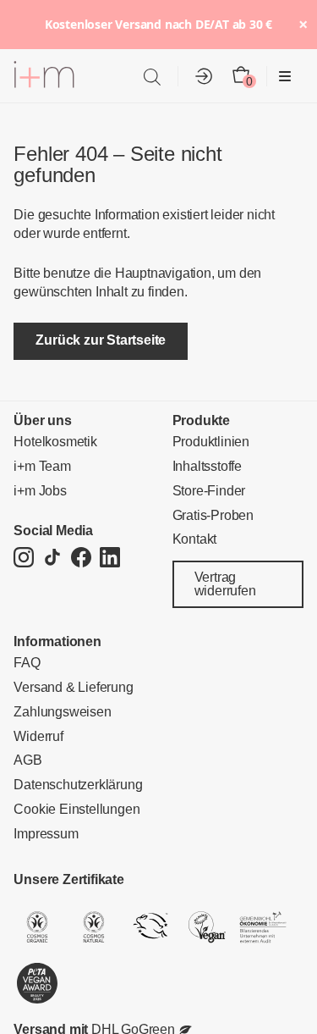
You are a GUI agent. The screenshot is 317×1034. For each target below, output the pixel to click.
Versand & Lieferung (73, 687)
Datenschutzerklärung (78, 784)
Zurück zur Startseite (101, 340)
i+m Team (42, 466)
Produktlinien (210, 441)
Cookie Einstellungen (76, 809)
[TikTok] (52, 558)
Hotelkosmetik (55, 441)
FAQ (27, 662)
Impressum (46, 834)
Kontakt (194, 539)
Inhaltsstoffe (207, 466)
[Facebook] (81, 558)
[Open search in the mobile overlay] (152, 76)
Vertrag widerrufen (225, 584)
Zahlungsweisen (62, 712)
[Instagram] (24, 558)
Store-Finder (209, 491)
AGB (27, 760)
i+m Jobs (40, 491)
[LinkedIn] (110, 558)
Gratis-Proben (213, 515)
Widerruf (38, 736)
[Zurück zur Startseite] (44, 77)
